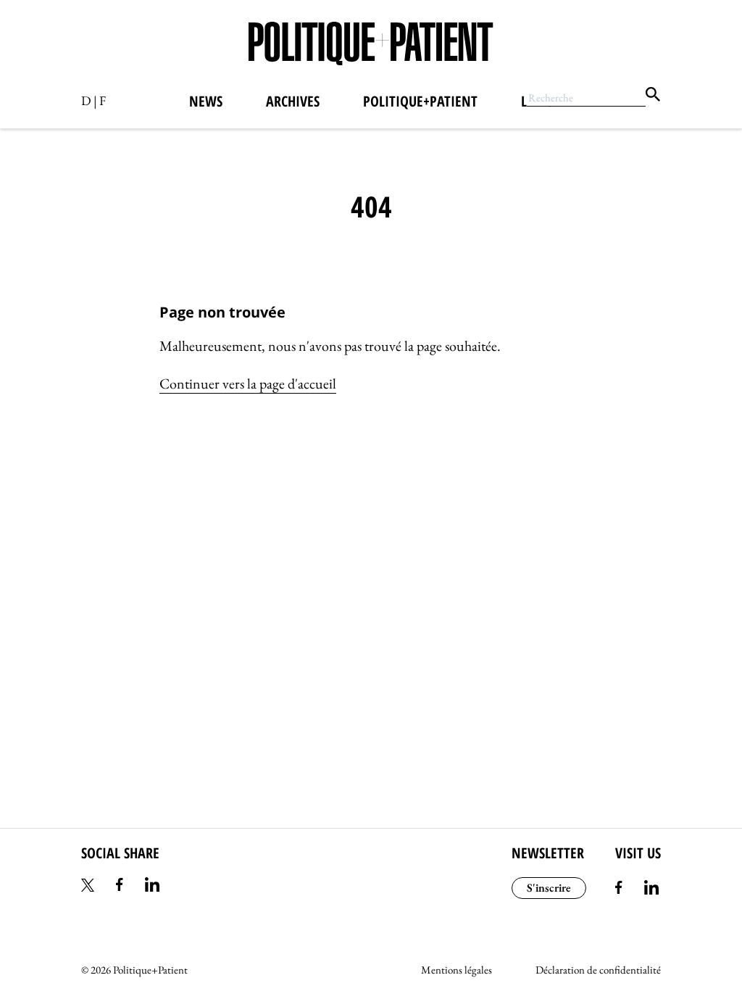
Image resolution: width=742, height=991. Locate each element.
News (205, 101)
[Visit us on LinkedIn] (651, 889)
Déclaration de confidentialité (598, 970)
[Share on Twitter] (87, 886)
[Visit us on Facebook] (618, 889)
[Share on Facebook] (119, 886)
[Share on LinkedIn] (152, 886)
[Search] (653, 96)
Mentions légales (456, 970)
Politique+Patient (420, 101)
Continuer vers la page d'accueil (247, 383)
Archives (293, 101)
